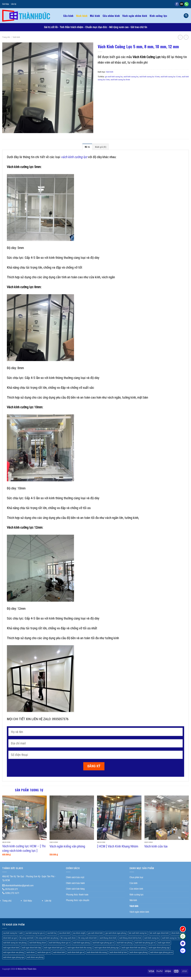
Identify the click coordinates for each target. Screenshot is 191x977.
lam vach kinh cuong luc (138, 933)
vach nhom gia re (43, 952)
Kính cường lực (158, 16)
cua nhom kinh (64, 933)
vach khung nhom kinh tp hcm (130, 938)
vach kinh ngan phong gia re (103, 943)
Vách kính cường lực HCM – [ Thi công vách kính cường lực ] (24, 848)
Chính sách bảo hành (75, 883)
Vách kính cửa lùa (156, 846)
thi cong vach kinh (26, 938)
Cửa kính (68, 16)
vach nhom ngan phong (138, 952)
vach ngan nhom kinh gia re (54, 947)
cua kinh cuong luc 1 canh (13, 933)
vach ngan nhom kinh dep (31, 947)
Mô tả (87, 146)
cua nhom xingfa (79, 933)
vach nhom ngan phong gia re (161, 952)
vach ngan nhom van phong (13, 952)
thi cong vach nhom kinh (87, 938)
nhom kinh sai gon (10, 938)
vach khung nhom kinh (108, 938)
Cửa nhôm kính (111, 16)
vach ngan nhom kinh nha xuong (79, 947)
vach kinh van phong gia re (145, 943)
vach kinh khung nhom (37, 943)
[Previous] (2, 828)
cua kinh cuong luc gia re (35, 933)
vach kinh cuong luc (131, 76)
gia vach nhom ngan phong (115, 933)
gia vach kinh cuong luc (114, 76)
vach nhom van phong (35, 957)
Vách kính (81, 16)
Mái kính (95, 16)
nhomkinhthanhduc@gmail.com (19, 885)
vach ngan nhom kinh (11, 947)
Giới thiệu (5, 4)
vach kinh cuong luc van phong (14, 943)
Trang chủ (6, 37)
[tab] (87, 147)
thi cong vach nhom (68, 938)
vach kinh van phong (124, 943)
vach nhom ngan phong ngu (13, 957)
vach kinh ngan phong (81, 943)
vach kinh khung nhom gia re (59, 943)
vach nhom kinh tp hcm (118, 952)
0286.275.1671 (12, 893)
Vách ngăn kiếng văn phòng (67, 846)
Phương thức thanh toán (77, 894)
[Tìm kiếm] (186, 15)
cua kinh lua (51, 933)
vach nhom (31, 952)
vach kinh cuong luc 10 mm (149, 76)
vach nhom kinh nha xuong (97, 952)
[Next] (188, 828)
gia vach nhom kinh (95, 933)
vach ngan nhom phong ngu (159, 947)
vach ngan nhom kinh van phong (134, 947)
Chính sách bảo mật (75, 877)
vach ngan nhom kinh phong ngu (106, 947)
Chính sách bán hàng (75, 888)
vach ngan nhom (164, 943)
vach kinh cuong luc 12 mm (171, 76)
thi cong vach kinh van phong (47, 938)
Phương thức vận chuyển (77, 900)
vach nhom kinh (59, 952)
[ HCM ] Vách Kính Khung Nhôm (117, 846)
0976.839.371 (11, 889)
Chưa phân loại (136, 877)
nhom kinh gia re (177, 933)
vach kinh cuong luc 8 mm (120, 79)
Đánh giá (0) (100, 146)
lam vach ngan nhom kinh (159, 933)
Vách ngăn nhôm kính (134, 16)
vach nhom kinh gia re (76, 952)
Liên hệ (13, 4)
